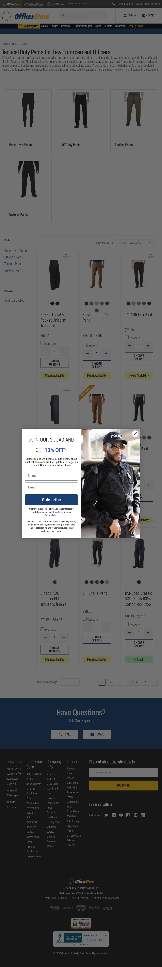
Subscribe (51, 500)
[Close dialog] (135, 433)
